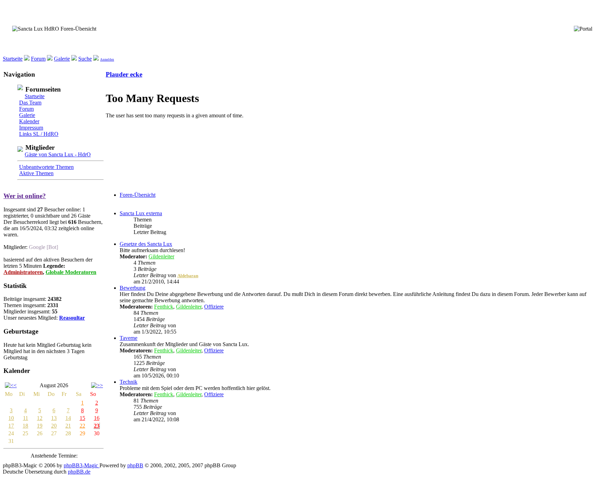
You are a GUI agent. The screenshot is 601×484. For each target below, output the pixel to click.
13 (54, 418)
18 (25, 426)
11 (25, 418)
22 (82, 426)
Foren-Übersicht (137, 195)
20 (54, 426)
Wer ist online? (24, 196)
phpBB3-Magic (81, 465)
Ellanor (185, 369)
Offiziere (214, 307)
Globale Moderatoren (71, 272)
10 (11, 418)
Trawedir (186, 325)
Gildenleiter (161, 256)
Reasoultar (72, 318)
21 (68, 426)
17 (11, 426)
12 (39, 418)
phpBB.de (79, 472)
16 (96, 418)
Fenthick (163, 307)
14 (68, 418)
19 (39, 426)
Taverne (128, 338)
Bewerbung (132, 288)
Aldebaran (187, 275)
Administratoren (23, 272)
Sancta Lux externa (141, 213)
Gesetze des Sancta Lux (146, 244)
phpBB (135, 465)
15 (82, 418)
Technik (128, 382)
